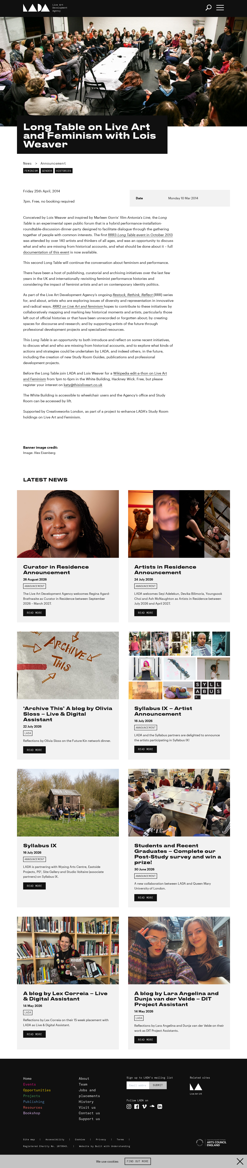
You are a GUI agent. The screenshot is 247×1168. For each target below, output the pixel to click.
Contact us (89, 1113)
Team (83, 1084)
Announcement (53, 163)
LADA (28, 733)
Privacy (101, 1139)
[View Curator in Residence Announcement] (68, 524)
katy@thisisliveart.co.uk (83, 385)
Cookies (80, 1139)
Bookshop (31, 1113)
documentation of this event (46, 252)
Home (27, 1078)
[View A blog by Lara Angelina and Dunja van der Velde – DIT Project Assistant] (179, 950)
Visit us (87, 1107)
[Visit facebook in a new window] (136, 1106)
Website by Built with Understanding (104, 1146)
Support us (89, 1119)
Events (29, 1084)
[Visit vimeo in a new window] (144, 1106)
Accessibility (55, 1139)
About (84, 1078)
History (86, 1101)
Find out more (138, 1161)
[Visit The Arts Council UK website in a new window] (206, 1142)
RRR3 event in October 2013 (140, 235)
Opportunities (37, 1090)
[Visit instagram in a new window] (129, 1106)
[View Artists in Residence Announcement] (179, 524)
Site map (29, 1139)
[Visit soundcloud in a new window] (152, 1106)
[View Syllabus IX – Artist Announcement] (179, 665)
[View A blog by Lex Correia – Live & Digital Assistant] (68, 950)
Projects (31, 1096)
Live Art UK (196, 1093)
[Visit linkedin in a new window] (159, 1106)
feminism (31, 170)
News (27, 163)
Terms (120, 1139)
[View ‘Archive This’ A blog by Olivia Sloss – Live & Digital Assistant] (68, 665)
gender (47, 170)
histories (63, 170)
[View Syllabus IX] (68, 802)
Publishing (33, 1101)
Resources (32, 1107)
